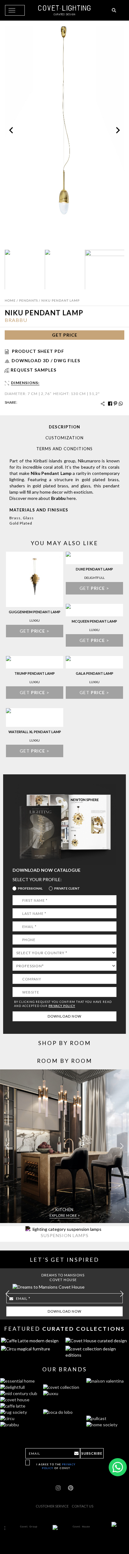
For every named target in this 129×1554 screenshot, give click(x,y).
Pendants (28, 300)
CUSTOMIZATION (64, 437)
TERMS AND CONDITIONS (64, 448)
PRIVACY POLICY (62, 1006)
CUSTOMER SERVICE (52, 1506)
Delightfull (94, 578)
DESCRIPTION (64, 426)
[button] (121, 1146)
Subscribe (91, 1453)
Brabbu (16, 320)
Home (10, 300)
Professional (30, 888)
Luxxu (34, 620)
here (71, 498)
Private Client (67, 888)
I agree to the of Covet (55, 1466)
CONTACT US (82, 1506)
